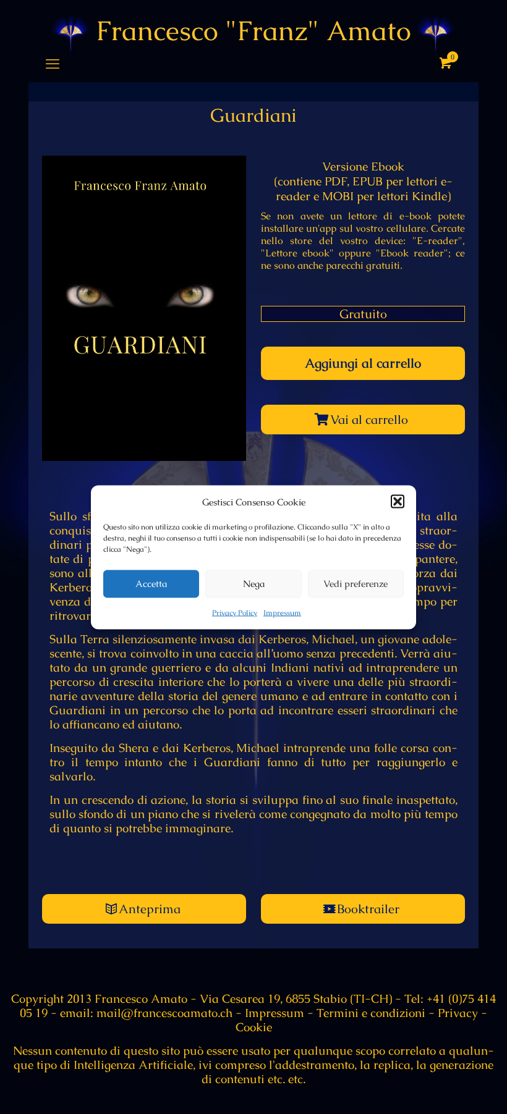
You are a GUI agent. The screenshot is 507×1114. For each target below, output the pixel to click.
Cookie (254, 1027)
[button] (397, 502)
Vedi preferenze (355, 583)
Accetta (151, 583)
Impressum (282, 612)
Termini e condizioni (371, 1013)
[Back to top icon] (448, 1089)
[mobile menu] (52, 64)
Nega (254, 583)
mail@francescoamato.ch (162, 1013)
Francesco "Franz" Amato (253, 30)
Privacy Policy (234, 612)
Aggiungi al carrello (363, 363)
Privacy (458, 1013)
